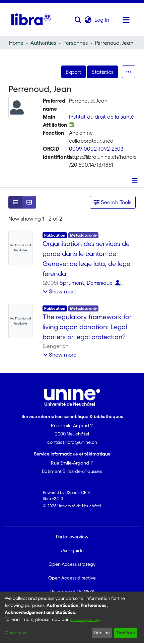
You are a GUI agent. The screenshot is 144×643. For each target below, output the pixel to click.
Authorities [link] (43, 43)
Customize (16, 632)
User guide (72, 550)
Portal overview (72, 536)
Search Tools (115, 202)
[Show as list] (15, 202)
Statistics (102, 72)
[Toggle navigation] (126, 19)
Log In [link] (102, 20)
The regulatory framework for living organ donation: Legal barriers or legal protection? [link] (87, 327)
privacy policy (84, 619)
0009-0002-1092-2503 (96, 149)
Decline (102, 632)
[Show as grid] (29, 202)
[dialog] (72, 617)
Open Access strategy (72, 564)
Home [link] (16, 43)
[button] (78, 20)
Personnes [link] (75, 43)
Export (73, 72)
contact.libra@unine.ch (72, 442)
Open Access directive (72, 578)
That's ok (125, 632)
